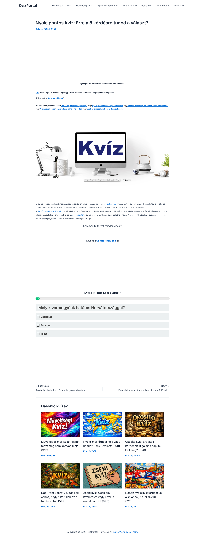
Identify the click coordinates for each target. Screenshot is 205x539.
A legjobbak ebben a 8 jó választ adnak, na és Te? (61, 109)
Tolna (43, 333)
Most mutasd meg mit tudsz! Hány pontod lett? (147, 106)
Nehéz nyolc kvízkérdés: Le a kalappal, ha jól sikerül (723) (143, 497)
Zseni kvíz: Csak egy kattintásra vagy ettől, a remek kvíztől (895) (98, 497)
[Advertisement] (102, 54)
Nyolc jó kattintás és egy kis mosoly (107, 106)
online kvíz (111, 204)
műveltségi (49, 211)
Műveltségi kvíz (84, 5)
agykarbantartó (78, 215)
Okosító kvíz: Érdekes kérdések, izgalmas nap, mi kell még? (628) (143, 446)
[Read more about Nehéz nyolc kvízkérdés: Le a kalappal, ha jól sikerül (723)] (144, 475)
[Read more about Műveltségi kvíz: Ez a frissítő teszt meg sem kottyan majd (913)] (60, 424)
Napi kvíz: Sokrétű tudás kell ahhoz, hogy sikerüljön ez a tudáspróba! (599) (60, 497)
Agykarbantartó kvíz (108, 5)
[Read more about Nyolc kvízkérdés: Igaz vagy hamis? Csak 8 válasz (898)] (102, 424)
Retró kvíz (146, 5)
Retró (40, 211)
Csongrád (46, 316)
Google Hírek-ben (106, 240)
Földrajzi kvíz (130, 5)
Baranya (45, 325)
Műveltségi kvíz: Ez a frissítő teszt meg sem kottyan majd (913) (60, 446)
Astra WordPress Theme (125, 531)
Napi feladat (163, 5)
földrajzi (58, 211)
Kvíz (69, 5)
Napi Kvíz (179, 5)
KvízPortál (28, 5)
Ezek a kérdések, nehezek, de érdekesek (104, 109)
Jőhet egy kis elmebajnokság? (74, 106)
